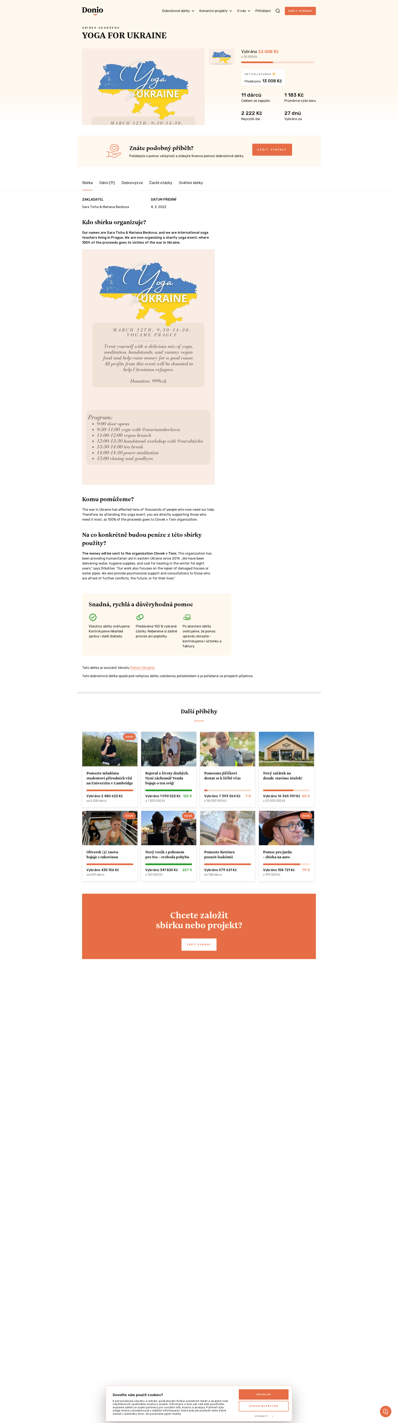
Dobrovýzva (132, 183)
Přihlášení (263, 11)
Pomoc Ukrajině (142, 668)
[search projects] (278, 11)
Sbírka (87, 183)
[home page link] (92, 11)
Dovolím (264, 1394)
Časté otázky (160, 183)
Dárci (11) (107, 183)
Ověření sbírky (191, 183)
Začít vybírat (300, 11)
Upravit (262, 1416)
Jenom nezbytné (263, 1406)
